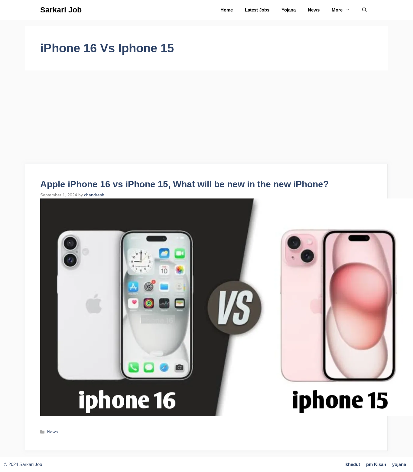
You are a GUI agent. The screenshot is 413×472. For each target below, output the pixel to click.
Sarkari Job (61, 9)
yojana (399, 464)
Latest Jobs (257, 9)
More (337, 9)
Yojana (288, 9)
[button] (364, 10)
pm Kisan (376, 464)
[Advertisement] (206, 119)
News (314, 9)
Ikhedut (352, 464)
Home (226, 9)
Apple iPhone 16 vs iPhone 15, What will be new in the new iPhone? (184, 184)
